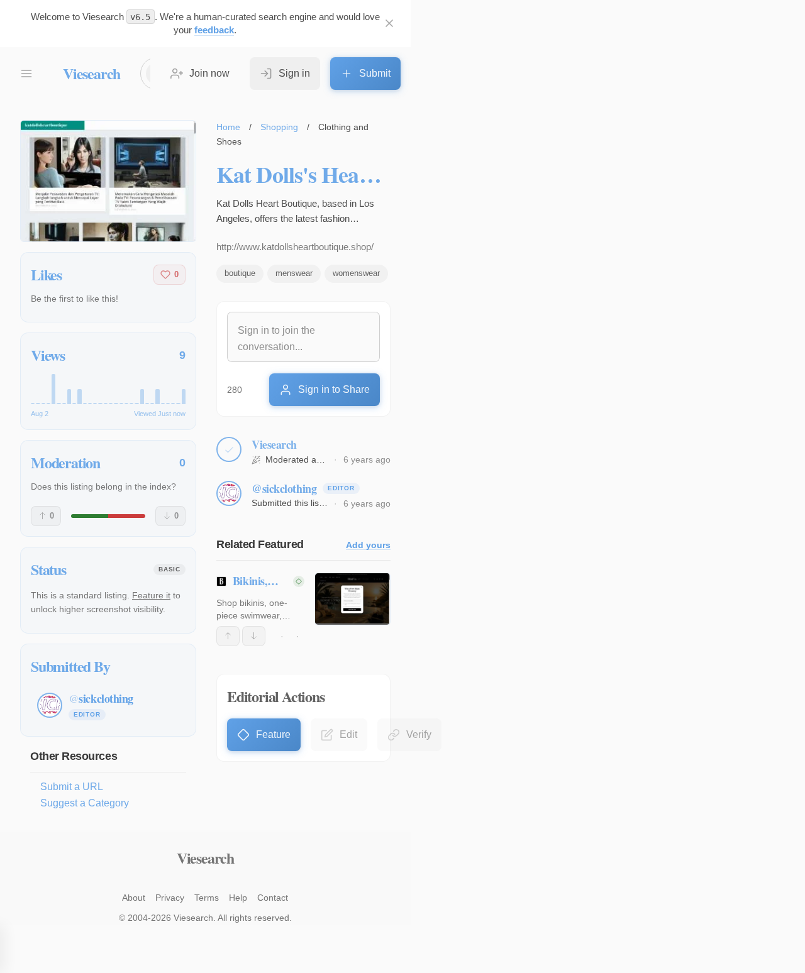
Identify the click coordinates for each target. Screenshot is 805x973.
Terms (206, 898)
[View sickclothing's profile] (229, 493)
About (133, 898)
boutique (240, 273)
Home (228, 127)
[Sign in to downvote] (253, 636)
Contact (272, 898)
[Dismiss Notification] (389, 23)
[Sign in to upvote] (228, 636)
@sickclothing (284, 488)
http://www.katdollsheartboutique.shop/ (295, 246)
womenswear (356, 273)
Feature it (151, 595)
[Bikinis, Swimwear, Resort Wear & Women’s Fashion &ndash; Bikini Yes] (352, 599)
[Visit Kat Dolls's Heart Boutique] (108, 181)
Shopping (279, 127)
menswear (294, 273)
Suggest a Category (84, 803)
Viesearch (91, 73)
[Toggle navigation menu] (26, 73)
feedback (214, 30)
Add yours (368, 545)
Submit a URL (71, 786)
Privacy (169, 898)
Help (238, 898)
